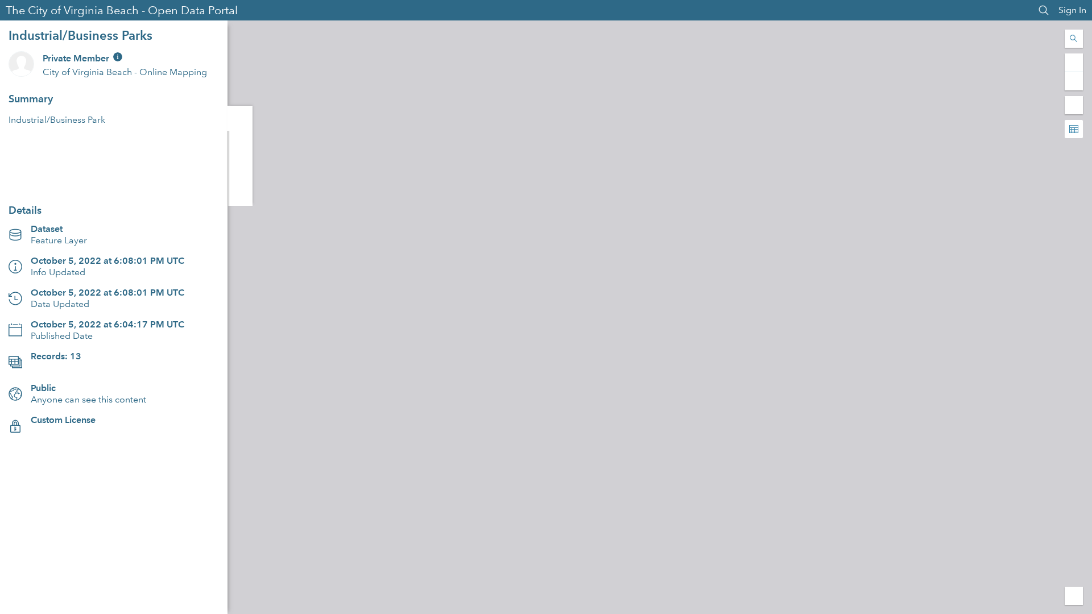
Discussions (240, 143)
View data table (63, 367)
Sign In (1072, 10)
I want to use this (41, 602)
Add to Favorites (240, 193)
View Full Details (113, 152)
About (240, 118)
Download (113, 179)
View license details (71, 431)
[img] (117, 57)
